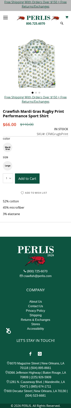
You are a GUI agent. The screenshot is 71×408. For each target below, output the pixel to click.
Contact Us (35, 306)
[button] (32, 92)
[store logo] (38, 17)
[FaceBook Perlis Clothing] (30, 354)
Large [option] (7, 165)
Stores (35, 324)
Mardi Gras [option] (7, 148)
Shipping (36, 315)
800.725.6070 (35, 23)
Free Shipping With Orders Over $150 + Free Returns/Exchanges (35, 4)
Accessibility (35, 328)
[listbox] (35, 147)
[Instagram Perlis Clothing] (40, 354)
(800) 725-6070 (37, 271)
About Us (35, 301)
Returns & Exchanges (35, 319)
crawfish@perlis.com (37, 276)
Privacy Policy (35, 310)
